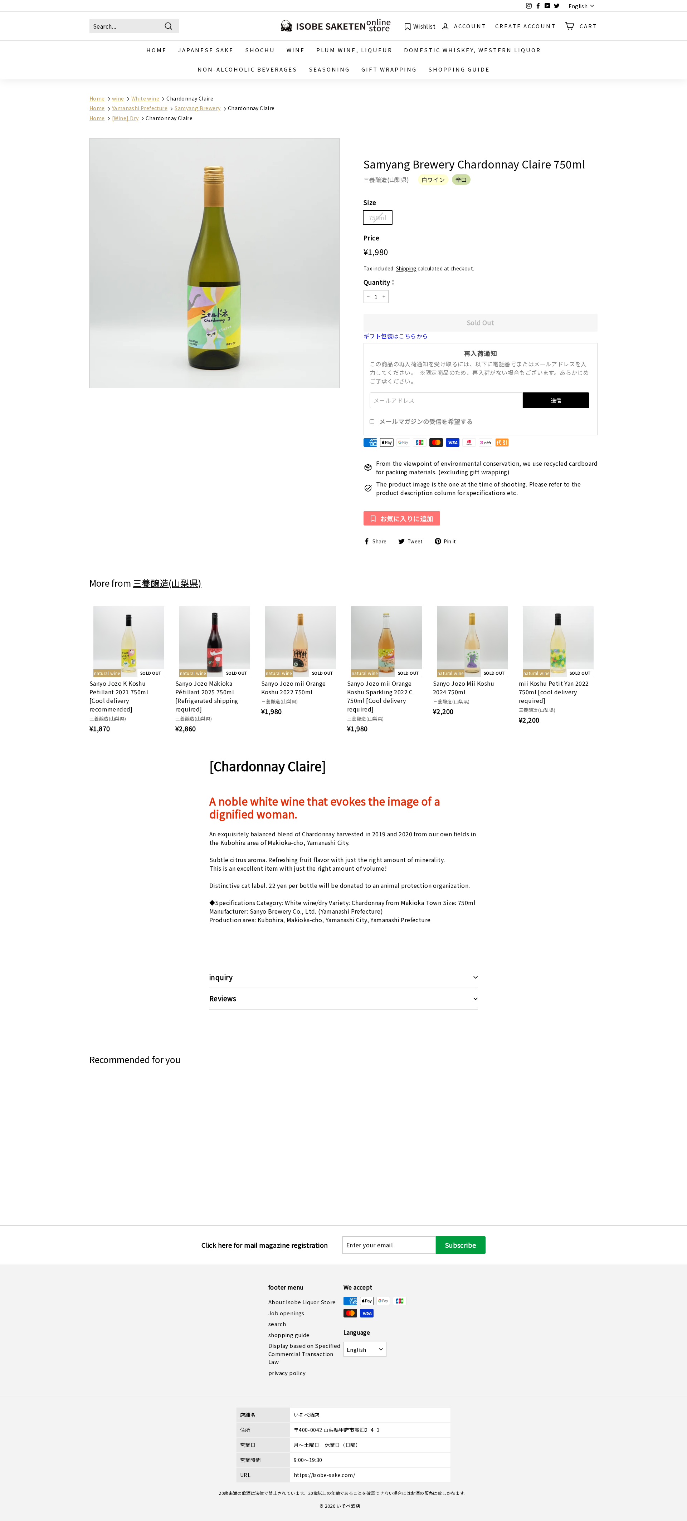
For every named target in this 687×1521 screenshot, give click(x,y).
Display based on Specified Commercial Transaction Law (304, 1353)
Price (371, 237)
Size (370, 202)
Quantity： (380, 282)
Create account (525, 25)
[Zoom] (214, 263)
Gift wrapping (389, 69)
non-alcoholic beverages (247, 69)
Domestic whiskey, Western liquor (472, 50)
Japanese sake (206, 50)
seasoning (329, 69)
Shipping (406, 268)
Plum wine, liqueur (354, 50)
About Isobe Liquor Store (302, 1302)
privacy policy (287, 1372)
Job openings (286, 1313)
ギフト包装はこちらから (396, 336)
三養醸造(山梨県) (386, 179)
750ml (377, 217)
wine (296, 50)
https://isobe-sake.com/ (324, 1474)
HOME (156, 50)
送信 (556, 400)
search (277, 1323)
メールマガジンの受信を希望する (426, 421)
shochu (260, 50)
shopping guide (459, 69)
